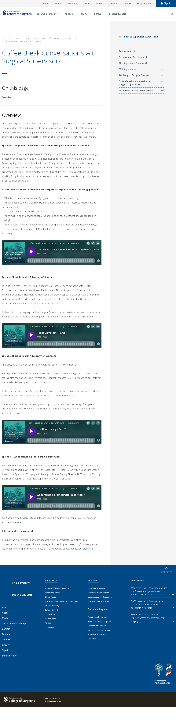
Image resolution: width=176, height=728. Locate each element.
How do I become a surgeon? (99, 621)
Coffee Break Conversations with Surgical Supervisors (136, 83)
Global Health (50, 597)
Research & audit (117, 13)
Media (5, 618)
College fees (50, 614)
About (58, 3)
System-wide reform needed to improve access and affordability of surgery (148, 618)
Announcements (127, 51)
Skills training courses (96, 588)
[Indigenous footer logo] (163, 674)
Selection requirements (97, 626)
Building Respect (51, 610)
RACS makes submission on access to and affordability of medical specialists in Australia (148, 604)
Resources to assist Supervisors (136, 90)
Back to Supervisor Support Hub (141, 36)
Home (46, 3)
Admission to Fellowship (97, 634)
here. (19, 522)
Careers (86, 3)
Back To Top (166, 572)
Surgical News (144, 3)
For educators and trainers (36, 38)
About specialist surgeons (98, 617)
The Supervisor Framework (133, 63)
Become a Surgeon (98, 609)
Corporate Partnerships (14, 623)
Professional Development (133, 57)
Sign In (167, 3)
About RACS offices (52, 593)
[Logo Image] (17, 14)
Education (93, 580)
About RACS (51, 580)
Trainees (68, 13)
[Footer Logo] (19, 700)
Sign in (5, 650)
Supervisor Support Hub (63, 38)
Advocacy (72, 3)
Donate (100, 3)
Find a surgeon (21, 594)
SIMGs (97, 13)
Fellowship (92, 639)
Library (127, 3)
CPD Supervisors (127, 69)
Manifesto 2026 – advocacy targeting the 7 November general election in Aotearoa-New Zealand (149, 591)
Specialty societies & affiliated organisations (62, 601)
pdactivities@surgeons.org (79, 548)
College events (50, 627)
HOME (4, 38)
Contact (114, 3)
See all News (137, 580)
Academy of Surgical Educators (135, 75)
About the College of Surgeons (57, 588)
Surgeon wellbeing (52, 605)
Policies (48, 623)
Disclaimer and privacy (53, 701)
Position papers (51, 618)
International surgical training (99, 630)
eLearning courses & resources (100, 597)
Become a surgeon (46, 13)
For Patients (21, 583)
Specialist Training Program (98, 601)
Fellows (83, 13)
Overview (7, 97)
